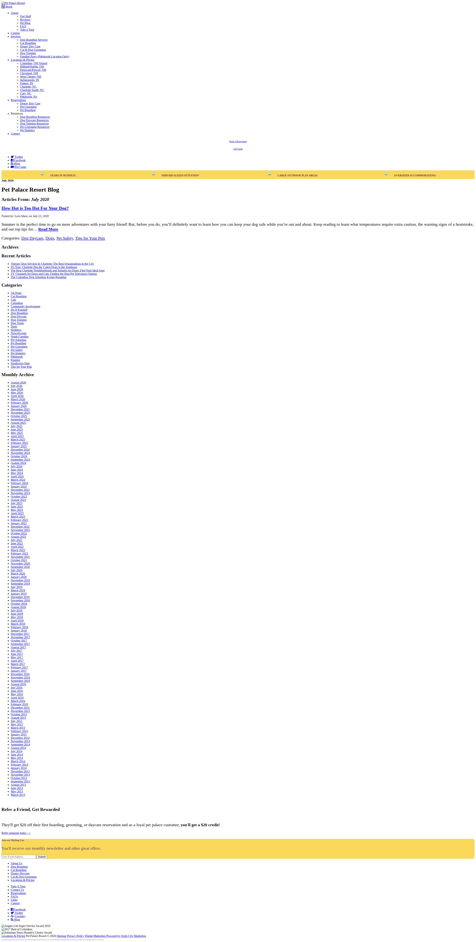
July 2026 (16, 385)
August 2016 (18, 684)
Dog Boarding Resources (35, 116)
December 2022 (20, 526)
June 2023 (17, 506)
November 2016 (20, 677)
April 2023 (17, 513)
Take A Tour (18, 886)
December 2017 (20, 634)
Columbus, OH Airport (33, 63)
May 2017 (17, 657)
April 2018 (17, 620)
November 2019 (20, 580)
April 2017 (17, 660)
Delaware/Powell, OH (33, 70)
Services (16, 36)
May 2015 (17, 724)
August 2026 (18, 382)
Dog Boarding (19, 313)
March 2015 (18, 727)
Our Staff (25, 16)
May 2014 (17, 758)
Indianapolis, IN (29, 80)
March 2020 (18, 573)
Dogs (50, 238)
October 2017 (19, 640)
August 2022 (18, 536)
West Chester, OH (30, 76)
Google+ (20, 916)
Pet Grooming (28, 106)
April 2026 (17, 396)
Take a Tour (27, 29)
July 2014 (16, 751)
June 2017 (17, 654)
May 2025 (17, 432)
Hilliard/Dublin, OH (32, 66)
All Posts (16, 293)
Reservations (18, 100)
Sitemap (61, 936)
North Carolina (19, 336)
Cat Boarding (28, 43)
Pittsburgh (17, 356)
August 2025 (18, 422)
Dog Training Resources (34, 123)
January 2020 (19, 577)
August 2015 (18, 717)
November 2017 (20, 637)
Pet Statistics (27, 130)
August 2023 (18, 499)
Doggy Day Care (30, 46)
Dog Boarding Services (34, 39)
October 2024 (19, 456)
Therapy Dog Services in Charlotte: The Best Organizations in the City (52, 263)
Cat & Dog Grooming (33, 49)
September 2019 (20, 583)
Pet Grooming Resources (34, 126)
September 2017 (20, 644)
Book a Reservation (238, 141)
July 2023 (16, 503)
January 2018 (19, 630)
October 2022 (19, 533)
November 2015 (20, 711)
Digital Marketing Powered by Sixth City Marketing (115, 936)
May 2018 (17, 617)
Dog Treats (17, 323)
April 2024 (17, 476)
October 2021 (19, 560)
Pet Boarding (28, 110)
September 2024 (20, 459)
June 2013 (17, 788)
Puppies (15, 360)
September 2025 (20, 419)
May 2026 (17, 392)
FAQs (14, 896)
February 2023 (19, 520)
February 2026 (19, 402)
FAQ (23, 26)
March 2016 (18, 701)
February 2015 (19, 731)
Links (14, 899)
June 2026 (17, 389)
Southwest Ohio (20, 363)
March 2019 (18, 590)
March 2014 (18, 761)
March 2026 (18, 399)
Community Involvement (25, 306)
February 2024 (19, 483)
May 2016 (17, 694)
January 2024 (19, 486)
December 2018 (20, 597)
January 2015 (19, 734)
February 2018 (19, 627)
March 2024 (18, 479)
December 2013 (20, 771)
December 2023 (20, 489)
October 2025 (19, 416)
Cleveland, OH (29, 73)
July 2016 (16, 687)
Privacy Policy (75, 936)
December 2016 (20, 674)
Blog (16, 163)
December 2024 (20, 449)
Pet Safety (65, 238)
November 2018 (20, 600)
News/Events (18, 333)
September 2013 (20, 781)
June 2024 (17, 469)
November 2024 (20, 453)
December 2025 (20, 409)
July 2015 (16, 721)
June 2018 (17, 613)
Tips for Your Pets (90, 238)
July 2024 (16, 466)
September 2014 (20, 744)
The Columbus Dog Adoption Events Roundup (38, 277)
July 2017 (16, 650)
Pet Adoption (18, 339)
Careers (15, 33)
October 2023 (19, 496)
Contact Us (17, 889)
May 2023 (17, 509)
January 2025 (19, 446)
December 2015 (20, 707)
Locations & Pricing (22, 59)
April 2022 (17, 546)
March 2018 (18, 623)
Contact (15, 133)
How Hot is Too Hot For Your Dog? (35, 208)
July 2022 (16, 540)
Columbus (17, 303)
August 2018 (18, 607)
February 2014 (19, 764)
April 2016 (17, 697)
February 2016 (19, 704)
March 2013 (18, 794)
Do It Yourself (19, 309)
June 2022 (17, 543)
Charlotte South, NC (32, 90)
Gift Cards (238, 149)
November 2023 (20, 493)
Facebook (19, 160)
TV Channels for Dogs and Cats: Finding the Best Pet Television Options (54, 273)
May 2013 (17, 791)
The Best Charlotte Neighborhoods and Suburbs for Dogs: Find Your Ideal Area (57, 270)
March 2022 (18, 550)
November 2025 (20, 412)
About (14, 13)
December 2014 (20, 737)
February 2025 (19, 442)
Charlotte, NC (28, 86)
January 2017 (19, 670)
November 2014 (20, 741)
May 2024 (17, 473)
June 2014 (17, 754)
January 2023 (19, 523)
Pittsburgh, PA (28, 96)
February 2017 (19, 667)
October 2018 (19, 603)
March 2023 (18, 516)
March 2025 (18, 439)
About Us (16, 863)
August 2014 (18, 747)
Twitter (18, 156)
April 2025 (17, 436)
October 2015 (19, 714)
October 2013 (19, 778)
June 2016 (17, 690)
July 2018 (16, 610)
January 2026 (19, 406)
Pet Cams (20, 167)
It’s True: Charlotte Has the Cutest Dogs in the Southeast (44, 267)
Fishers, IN (26, 83)
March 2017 (18, 664)
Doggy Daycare (20, 873)
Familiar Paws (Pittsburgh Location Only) (44, 56)
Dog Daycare (32, 238)
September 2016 (20, 680)
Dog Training (28, 53)
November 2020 (20, 563)
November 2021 (20, 556)
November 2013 (20, 774)
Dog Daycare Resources (34, 120)
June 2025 (17, 429)
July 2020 (16, 570)
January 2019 (19, 593)
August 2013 (18, 784)
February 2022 (19, 553)
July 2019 (16, 587)
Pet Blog (25, 23)
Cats (13, 299)
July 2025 (16, 426)
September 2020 (20, 566)
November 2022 (20, 530)
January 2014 (19, 768)
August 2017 (18, 647)
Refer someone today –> (15, 833)
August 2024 (18, 463)
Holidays (16, 329)
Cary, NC (25, 93)
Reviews (25, 19)
